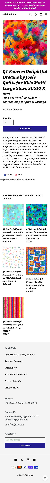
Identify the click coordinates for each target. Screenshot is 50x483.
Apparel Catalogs (14, 361)
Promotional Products (16, 374)
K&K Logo (10, 13)
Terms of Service (13, 381)
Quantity (7, 118)
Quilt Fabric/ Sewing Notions (20, 354)
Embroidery (11, 367)
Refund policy (12, 387)
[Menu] (45, 14)
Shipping (4, 179)
